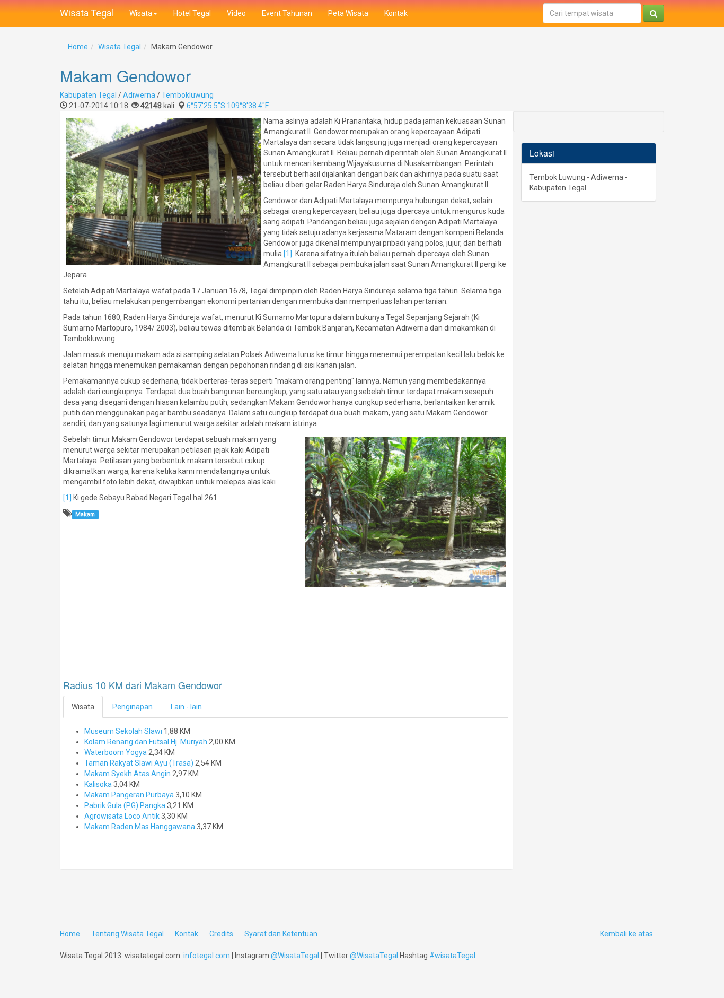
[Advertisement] (148, 648)
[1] (288, 253)
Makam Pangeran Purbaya (129, 795)
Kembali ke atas (626, 934)
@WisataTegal (295, 955)
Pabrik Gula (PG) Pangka (124, 805)
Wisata (140, 13)
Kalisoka (98, 784)
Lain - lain (186, 706)
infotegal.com (206, 955)
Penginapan (132, 706)
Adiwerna (139, 95)
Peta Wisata (348, 13)
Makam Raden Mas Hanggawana (139, 826)
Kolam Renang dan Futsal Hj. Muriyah (145, 741)
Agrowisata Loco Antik (122, 816)
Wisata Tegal (86, 13)
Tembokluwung (188, 95)
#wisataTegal (452, 955)
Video (236, 13)
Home (78, 46)
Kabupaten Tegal (88, 95)
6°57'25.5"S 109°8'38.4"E (228, 105)
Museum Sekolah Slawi (123, 731)
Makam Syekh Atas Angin (127, 773)
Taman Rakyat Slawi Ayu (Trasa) (138, 763)
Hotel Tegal (192, 13)
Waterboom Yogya (115, 752)
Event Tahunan (287, 13)
